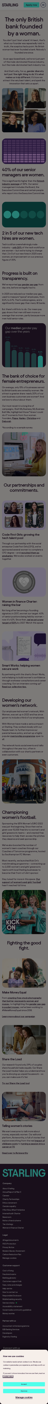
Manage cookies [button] (24, 1397)
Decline (24, 1391)
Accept (24, 1384)
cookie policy (8, 1376)
